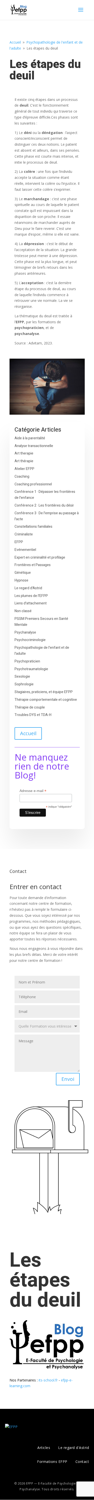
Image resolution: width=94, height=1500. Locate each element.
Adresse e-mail (33, 790)
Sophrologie (24, 684)
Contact (82, 1461)
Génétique (23, 572)
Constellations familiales (33, 526)
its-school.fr (48, 1380)
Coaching (22, 476)
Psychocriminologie (30, 640)
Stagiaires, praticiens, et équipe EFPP (44, 692)
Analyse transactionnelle (34, 446)
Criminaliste (24, 534)
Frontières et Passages (33, 565)
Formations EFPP (52, 1461)
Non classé (23, 611)
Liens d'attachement (31, 603)
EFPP (19, 542)
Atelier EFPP (24, 468)
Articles (43, 1447)
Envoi (67, 1079)
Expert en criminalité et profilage (40, 557)
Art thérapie (24, 461)
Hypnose (21, 580)
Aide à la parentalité (30, 438)
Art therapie (24, 453)
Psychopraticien (27, 661)
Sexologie (22, 676)
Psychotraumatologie (31, 669)
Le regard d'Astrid (28, 588)
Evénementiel (25, 549)
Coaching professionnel (33, 484)
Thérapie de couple (30, 707)
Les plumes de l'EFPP (31, 595)
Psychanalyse (25, 632)
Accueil (28, 733)
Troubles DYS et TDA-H (33, 714)
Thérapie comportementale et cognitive (46, 699)
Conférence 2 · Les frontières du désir (44, 505)
